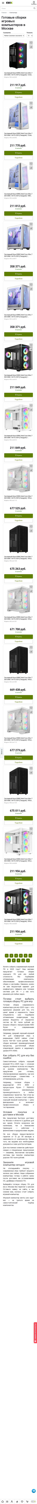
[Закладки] (22, 1501)
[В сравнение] (31, 47)
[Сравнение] (17, 1501)
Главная (4, 12)
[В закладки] (31, 43)
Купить (19, 92)
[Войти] (11, 1501)
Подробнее (18, 97)
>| (28, 960)
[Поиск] (34, 8)
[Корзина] (27, 1501)
